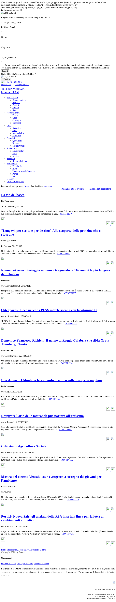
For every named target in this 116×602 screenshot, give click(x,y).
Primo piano (12, 97)
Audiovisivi (12, 148)
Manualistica (18, 133)
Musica (15, 156)
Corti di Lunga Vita (15, 181)
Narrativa (16, 135)
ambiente (48, 186)
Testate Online (18, 146)
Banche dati (17, 166)
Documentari (18, 151)
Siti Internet (12, 163)
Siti (13, 176)
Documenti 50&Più (10, 92)
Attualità (16, 102)
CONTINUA (66, 214)
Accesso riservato (41, 563)
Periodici (11, 138)
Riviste (15, 143)
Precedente (12, 550)
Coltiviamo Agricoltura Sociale (23, 446)
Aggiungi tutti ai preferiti (73, 189)
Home (26, 186)
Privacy (20, 563)
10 (27, 550)
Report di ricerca (19, 161)
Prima (3, 550)
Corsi (14, 118)
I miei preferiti (22, 84)
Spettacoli (16, 123)
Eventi (15, 115)
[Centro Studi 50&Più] (11, 82)
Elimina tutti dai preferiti (101, 189)
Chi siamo (11, 563)
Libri (9, 125)
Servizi (15, 107)
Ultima (43, 550)
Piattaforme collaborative (23, 171)
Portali (15, 174)
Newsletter (6, 84)
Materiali (11, 158)
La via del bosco (12, 195)
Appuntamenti (13, 112)
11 (30, 550)
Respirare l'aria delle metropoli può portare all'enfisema (42, 416)
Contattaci (28, 563)
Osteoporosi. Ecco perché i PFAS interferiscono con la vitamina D (49, 310)
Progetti (15, 105)
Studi (14, 110)
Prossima (35, 550)
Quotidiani (17, 140)
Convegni (16, 120)
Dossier (10, 179)
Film (14, 153)
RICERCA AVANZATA (13, 89)
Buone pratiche (19, 100)
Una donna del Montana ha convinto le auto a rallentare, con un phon (51, 380)
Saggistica (17, 128)
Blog (14, 169)
